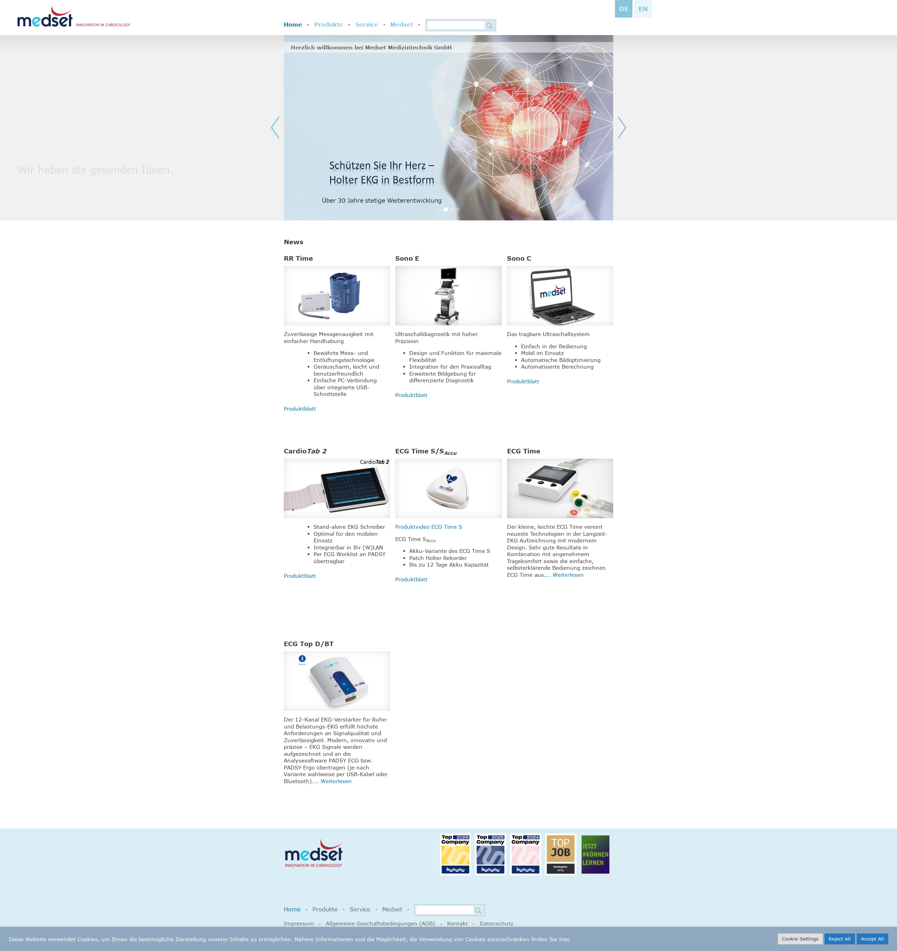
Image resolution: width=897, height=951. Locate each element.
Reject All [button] (840, 939)
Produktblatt (300, 408)
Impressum (299, 923)
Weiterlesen (568, 575)
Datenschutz (496, 923)
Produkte (328, 24)
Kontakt (457, 923)
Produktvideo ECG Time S (428, 527)
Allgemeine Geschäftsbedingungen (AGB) (380, 923)
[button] (292, 127)
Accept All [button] (872, 939)
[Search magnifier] (489, 26)
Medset (401, 24)
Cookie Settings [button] (800, 939)
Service (366, 24)
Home (293, 24)
